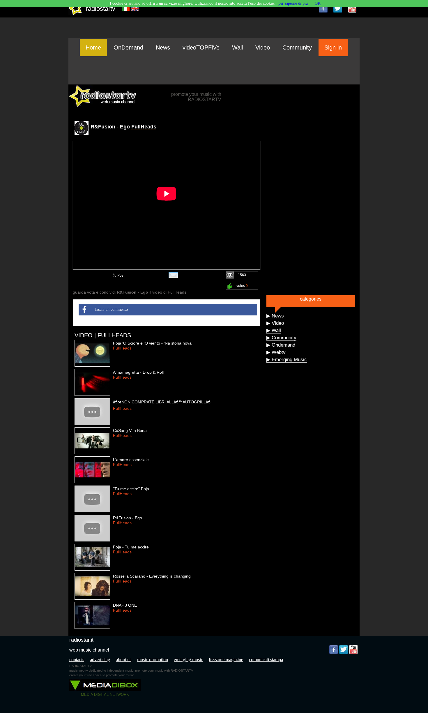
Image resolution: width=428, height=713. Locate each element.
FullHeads (143, 127)
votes (242, 286)
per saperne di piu (293, 3)
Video (262, 47)
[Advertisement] (214, 70)
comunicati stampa (266, 659)
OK (318, 3)
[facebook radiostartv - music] (323, 8)
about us (123, 659)
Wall (237, 47)
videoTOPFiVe (201, 47)
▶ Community (281, 337)
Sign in (333, 47)
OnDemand (128, 47)
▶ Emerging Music (286, 359)
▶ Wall (273, 330)
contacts (76, 659)
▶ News (275, 316)
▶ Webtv (276, 352)
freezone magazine (226, 659)
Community (297, 47)
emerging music (188, 659)
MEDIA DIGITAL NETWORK (105, 694)
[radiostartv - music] (75, 14)
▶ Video (275, 323)
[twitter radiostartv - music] (337, 8)
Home (93, 47)
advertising (100, 659)
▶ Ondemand (280, 345)
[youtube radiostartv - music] (352, 8)
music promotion (152, 659)
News (163, 47)
